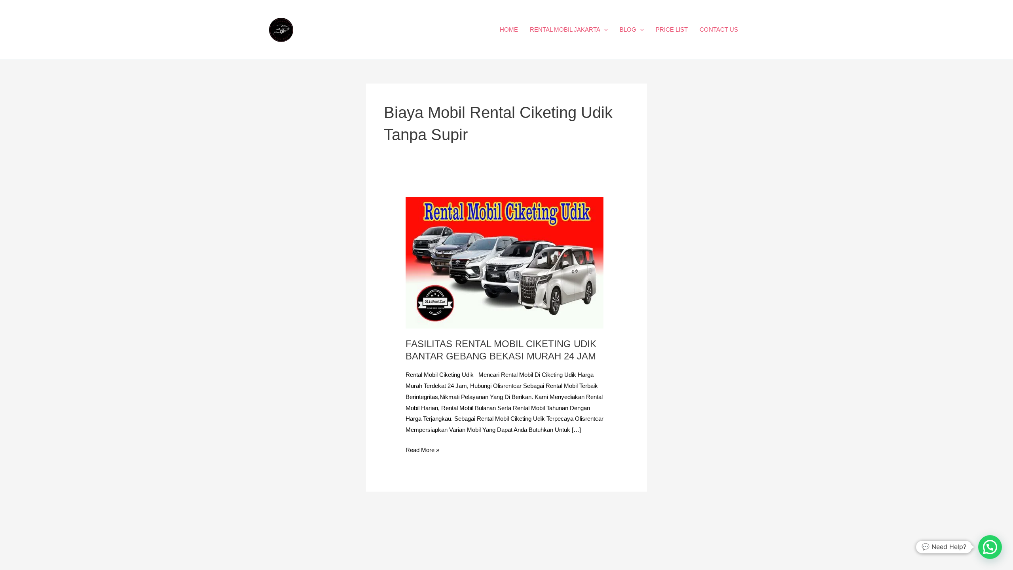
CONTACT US (719, 29)
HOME (509, 29)
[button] (604, 29)
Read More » (422, 449)
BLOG (628, 29)
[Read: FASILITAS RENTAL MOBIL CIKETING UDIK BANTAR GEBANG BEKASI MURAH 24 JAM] (504, 262)
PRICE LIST (672, 29)
